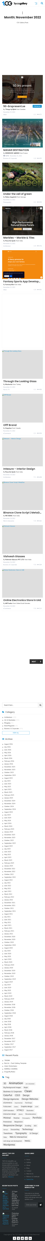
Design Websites (30, 1098)
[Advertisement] (22, 49)
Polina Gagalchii (10, 197)
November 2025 (9, 770)
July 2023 (7, 849)
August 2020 (8, 948)
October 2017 (9, 1044)
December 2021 (9, 903)
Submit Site (29, 1179)
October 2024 (9, 806)
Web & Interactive (8, 521)
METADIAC (8, 516)
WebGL (27, 1141)
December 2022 (9, 869)
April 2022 (7, 891)
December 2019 (9, 971)
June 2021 (7, 920)
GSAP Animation (8, 1110)
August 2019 (8, 982)
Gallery (16, 1106)
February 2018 (9, 1033)
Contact (28, 1171)
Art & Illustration (11, 720)
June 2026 (7, 750)
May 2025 (7, 787)
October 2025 (9, 772)
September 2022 (10, 877)
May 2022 (7, 888)
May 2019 (7, 990)
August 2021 (8, 914)
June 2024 (7, 818)
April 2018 (7, 1027)
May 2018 (7, 1024)
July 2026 (7, 747)
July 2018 (7, 1019)
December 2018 (9, 1004)
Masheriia (8, 384)
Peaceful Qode (10, 241)
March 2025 (8, 792)
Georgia (23, 197)
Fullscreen (7, 1106)
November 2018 (9, 1007)
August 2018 (8, 1016)
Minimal (7, 1117)
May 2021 (7, 922)
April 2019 (7, 993)
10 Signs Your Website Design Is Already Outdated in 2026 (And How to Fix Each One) (15, 1198)
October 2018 (9, 1010)
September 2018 (10, 1013)
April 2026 (7, 755)
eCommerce (7, 433)
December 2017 (9, 1038)
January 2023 (8, 866)
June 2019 (7, 988)
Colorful (7, 1095)
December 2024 (9, 801)
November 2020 (9, 939)
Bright (26, 1087)
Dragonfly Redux (9, 1072)
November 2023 (9, 837)
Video (5, 1137)
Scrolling (28, 1126)
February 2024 (9, 829)
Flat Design (28, 1103)
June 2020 (7, 954)
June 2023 (7, 852)
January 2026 (8, 764)
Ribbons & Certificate (32, 1177)
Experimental (18, 1103)
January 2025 (8, 798)
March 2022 (8, 894)
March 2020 (8, 962)
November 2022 (9, 871)
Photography (7, 202)
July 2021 (7, 917)
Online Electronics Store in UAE (22, 600)
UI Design (34, 1133)
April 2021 (7, 925)
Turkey (18, 384)
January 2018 (8, 1036)
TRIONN (7, 1060)
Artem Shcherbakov (10, 1066)
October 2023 (9, 840)
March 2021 (8, 928)
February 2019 (9, 999)
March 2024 (8, 826)
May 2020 (7, 956)
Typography (21, 1133)
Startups (5, 1129)
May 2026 (7, 753)
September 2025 (10, 775)
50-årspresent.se (14, 106)
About (28, 1165)
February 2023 (9, 863)
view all (16, 733)
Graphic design (26, 1106)
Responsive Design (12, 1125)
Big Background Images (12, 1087)
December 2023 (9, 835)
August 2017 (8, 1050)
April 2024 (7, 823)
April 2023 (7, 857)
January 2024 (8, 832)
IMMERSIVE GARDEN (12, 153)
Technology (27, 1129)
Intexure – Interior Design (19, 469)
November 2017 (9, 1041)
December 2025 (9, 767)
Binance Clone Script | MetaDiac (23, 512)
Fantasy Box (9, 284)
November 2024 (9, 804)
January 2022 (8, 900)
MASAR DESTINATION (16, 150)
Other (5, 115)
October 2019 (9, 976)
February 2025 (9, 795)
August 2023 (8, 846)
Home (28, 1160)
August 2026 (8, 744)
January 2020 (8, 968)
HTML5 (20, 1110)
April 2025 (7, 789)
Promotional (7, 1122)
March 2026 (8, 758)
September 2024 (10, 809)
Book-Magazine (11, 726)
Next (34, 661)
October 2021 (9, 908)
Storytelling (15, 1129)
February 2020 (9, 965)
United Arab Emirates (23, 603)
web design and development (12, 1141)
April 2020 (7, 959)
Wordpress (9, 1144)
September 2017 (10, 1047)
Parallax (17, 1118)
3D (4, 1083)
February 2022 (9, 897)
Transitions (7, 1133)
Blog (27, 1168)
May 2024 (7, 820)
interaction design (9, 1114)
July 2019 (7, 985)
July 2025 (7, 781)
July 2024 (7, 815)
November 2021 (9, 905)
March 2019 (8, 996)
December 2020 (9, 937)
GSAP (36, 1106)
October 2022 (9, 874)
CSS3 (17, 1095)
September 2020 (10, 945)
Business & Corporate (10, 158)
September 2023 (10, 843)
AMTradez (8, 603)
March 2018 (8, 1030)
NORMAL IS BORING (10, 1069)
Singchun (8, 428)
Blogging (8, 723)
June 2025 (7, 784)
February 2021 (9, 931)
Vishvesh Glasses (14, 556)
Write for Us (29, 1174)
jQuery (21, 1114)
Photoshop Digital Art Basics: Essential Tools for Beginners (15, 1217)
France (25, 153)
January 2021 (8, 934)
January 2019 (8, 1002)
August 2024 (8, 812)
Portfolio (37, 1117)
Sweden (22, 109)
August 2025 (8, 778)
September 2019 (10, 979)
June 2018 (7, 1021)
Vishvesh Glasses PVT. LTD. (14, 560)
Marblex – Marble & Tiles (18, 237)
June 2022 (7, 886)
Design (26, 1095)
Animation (16, 1083)
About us (11, 1177)
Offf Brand (10, 425)
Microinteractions (30, 1114)
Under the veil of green (17, 194)
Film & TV (6, 390)
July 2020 (7, 951)
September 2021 (10, 911)
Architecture (7, 246)
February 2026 (9, 761)
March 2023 (8, 860)
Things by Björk (10, 109)
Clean (28, 1091)
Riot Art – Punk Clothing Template (15, 1063)
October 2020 (9, 942)
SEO (35, 1126)
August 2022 (8, 880)
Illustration (30, 1110)
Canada (18, 428)
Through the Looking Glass (19, 381)
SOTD (7, 156)
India (21, 241)
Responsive (18, 1122)
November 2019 (9, 973)
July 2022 (7, 883)
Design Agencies (11, 1099)
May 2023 (7, 854)
